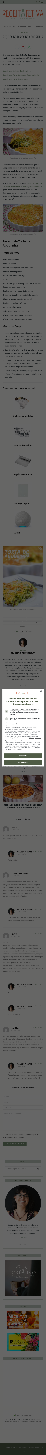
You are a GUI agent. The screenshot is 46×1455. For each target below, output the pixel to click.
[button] (23, 724)
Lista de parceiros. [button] (35, 738)
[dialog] (23, 728)
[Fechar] (41, 691)
